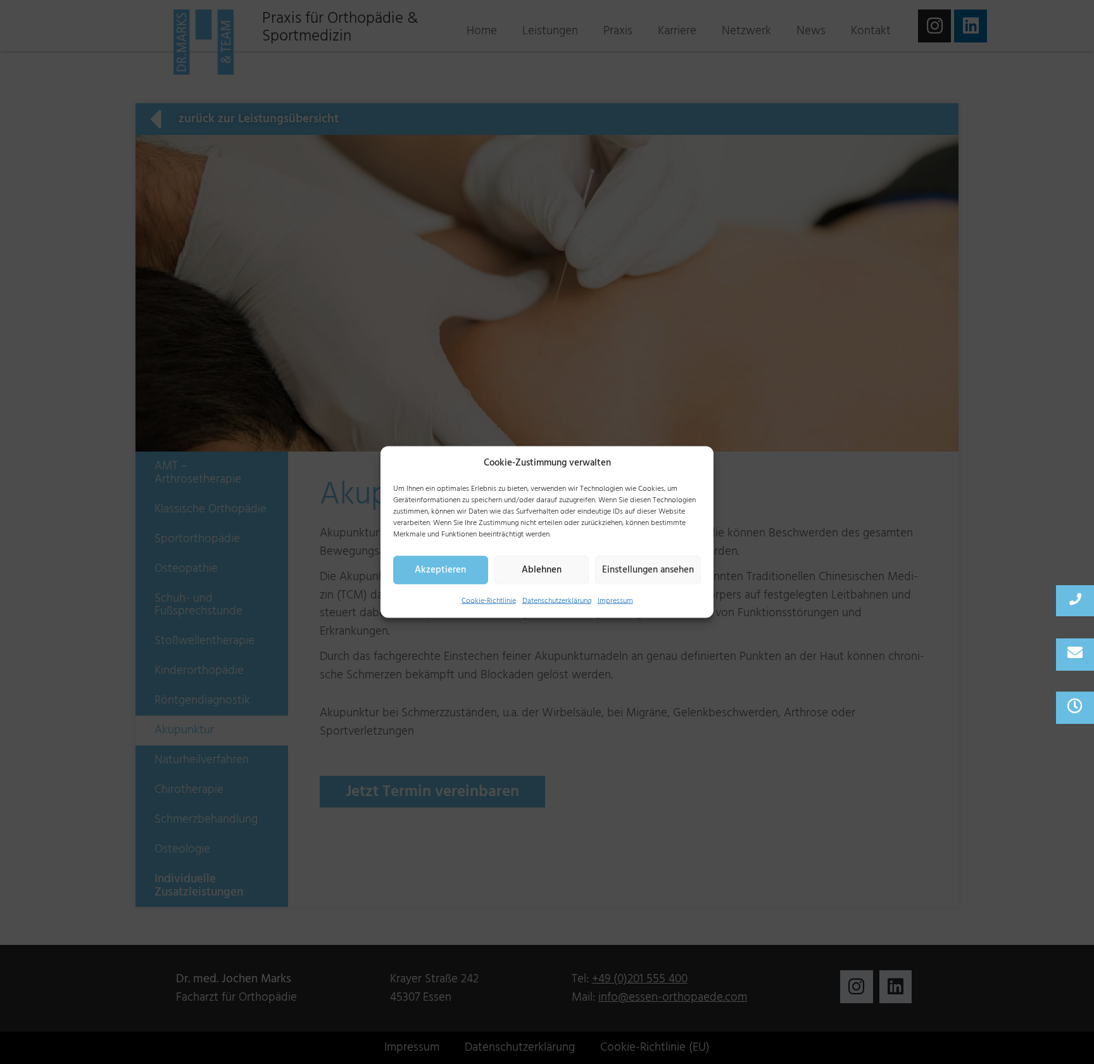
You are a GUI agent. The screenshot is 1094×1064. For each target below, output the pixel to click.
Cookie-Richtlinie (489, 600)
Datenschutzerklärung (556, 600)
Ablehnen (542, 569)
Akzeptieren (440, 569)
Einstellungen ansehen (648, 569)
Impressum (615, 600)
